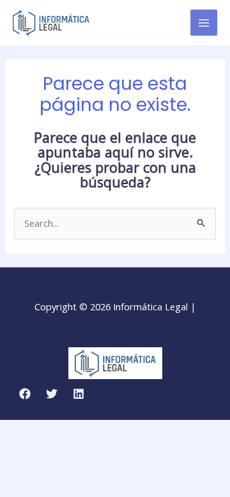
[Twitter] (51, 394)
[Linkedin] (78, 394)
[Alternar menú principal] (203, 23)
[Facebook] (25, 394)
